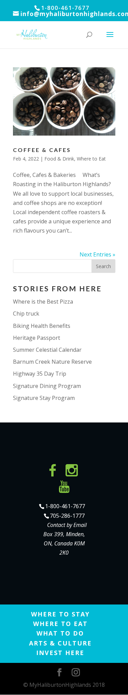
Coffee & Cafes (42, 150)
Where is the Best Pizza (43, 301)
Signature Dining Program (47, 386)
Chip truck (26, 313)
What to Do (60, 633)
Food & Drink (59, 158)
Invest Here (60, 653)
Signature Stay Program (44, 398)
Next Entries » (97, 254)
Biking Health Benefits (41, 326)
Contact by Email (67, 525)
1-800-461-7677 (65, 506)
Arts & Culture (60, 643)
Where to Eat (91, 158)
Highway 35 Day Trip (39, 373)
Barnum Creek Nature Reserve (52, 361)
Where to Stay (60, 614)
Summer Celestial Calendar (47, 349)
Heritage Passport (36, 338)
